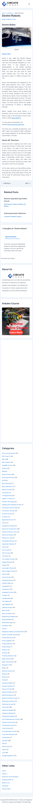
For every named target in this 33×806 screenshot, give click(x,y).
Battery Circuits (6, 489)
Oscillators (5, 625)
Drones (4, 523)
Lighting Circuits (7, 607)
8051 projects (6, 462)
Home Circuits (6, 577)
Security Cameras (7, 686)
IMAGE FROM (6, 54)
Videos (4, 749)
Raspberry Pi (6, 665)
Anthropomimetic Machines (15, 213)
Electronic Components (9, 529)
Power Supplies (7, 641)
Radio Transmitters (8, 662)
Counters (5, 517)
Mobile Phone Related (8, 616)
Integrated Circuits (7, 592)
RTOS (4, 680)
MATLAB (4, 610)
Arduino (4, 468)
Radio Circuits (6, 659)
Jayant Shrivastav (10, 236)
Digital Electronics (7, 520)
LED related (5, 601)
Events (4, 547)
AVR (3, 480)
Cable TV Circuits (7, 498)
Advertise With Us (7, 780)
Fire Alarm (5, 556)
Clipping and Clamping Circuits (11, 504)
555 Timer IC (6, 456)
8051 (3, 459)
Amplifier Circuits (7, 465)
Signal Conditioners (8, 692)
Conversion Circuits (8, 511)
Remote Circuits (7, 671)
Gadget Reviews (7, 562)
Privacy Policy (6, 789)
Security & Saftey (7, 683)
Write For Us (6, 783)
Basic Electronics (7, 486)
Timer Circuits (6, 728)
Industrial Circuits (7, 580)
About (4, 771)
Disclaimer (5, 786)
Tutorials (4, 740)
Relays (4, 668)
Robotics (20, 204)
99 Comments (8, 204)
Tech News (5, 707)
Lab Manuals (6, 598)
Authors (4, 774)
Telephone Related (7, 710)
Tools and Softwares (8, 734)
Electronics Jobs (7, 538)
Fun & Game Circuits (8, 559)
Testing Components (8, 722)
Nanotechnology (7, 622)
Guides (4, 565)
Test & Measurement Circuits (11, 719)
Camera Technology (8, 501)
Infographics (6, 586)
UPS (3, 743)
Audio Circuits (6, 474)
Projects (15, 204)
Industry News (6, 583)
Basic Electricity (7, 483)
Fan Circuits (5, 550)
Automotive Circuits (8, 477)
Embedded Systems (8, 541)
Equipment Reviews (8, 544)
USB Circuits (6, 746)
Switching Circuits (7, 704)
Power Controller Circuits (10, 635)
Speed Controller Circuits (10, 698)
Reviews (4, 674)
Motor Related (6, 619)
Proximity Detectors (8, 656)
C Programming (7, 495)
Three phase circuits (8, 725)
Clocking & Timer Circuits (10, 508)
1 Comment (7, 216)
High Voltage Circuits (8, 571)
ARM (3, 471)
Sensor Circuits (6, 689)
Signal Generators (7, 695)
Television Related (7, 713)
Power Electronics (7, 637)
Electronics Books (7, 535)
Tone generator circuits (9, 731)
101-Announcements (8, 453)
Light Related (6, 604)
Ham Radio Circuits (8, 568)
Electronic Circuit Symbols (10, 777)
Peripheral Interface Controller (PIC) (13, 631)
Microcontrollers (7, 613)
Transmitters (6, 737)
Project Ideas (6, 647)
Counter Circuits (7, 514)
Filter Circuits (6, 553)
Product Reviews (7, 644)
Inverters (5, 595)
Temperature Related (8, 716)
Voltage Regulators (8, 755)
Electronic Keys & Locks (9, 532)
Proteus (4, 653)
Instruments (6, 589)
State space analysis (8, 701)
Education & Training (8, 526)
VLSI (3, 752)
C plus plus (5, 492)
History (4, 574)
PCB (3, 628)
